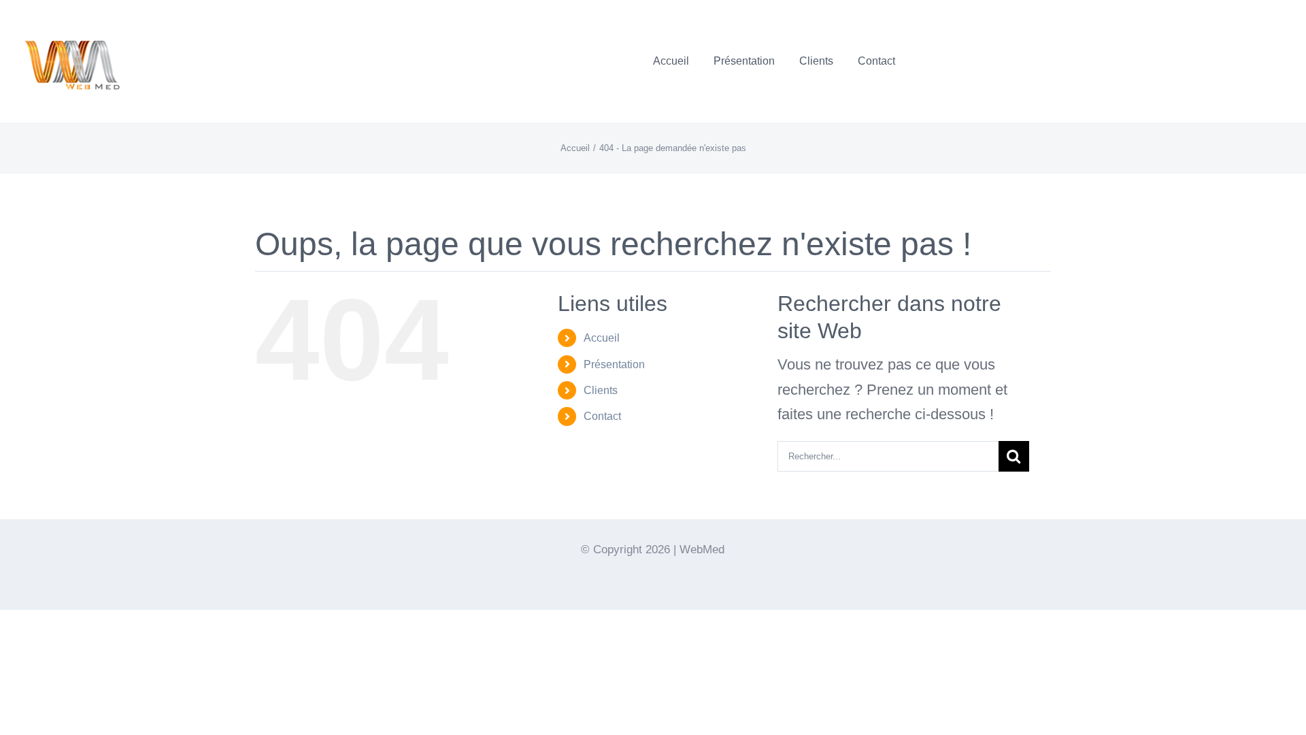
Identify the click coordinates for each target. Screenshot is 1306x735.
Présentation (614, 364)
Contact (602, 416)
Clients (601, 390)
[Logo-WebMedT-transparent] (71, 17)
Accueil (602, 338)
